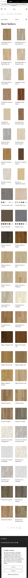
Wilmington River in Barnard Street (20, 43)
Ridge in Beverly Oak (6, 365)
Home (3, 14)
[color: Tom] (1, 202)
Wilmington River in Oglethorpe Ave (6, 63)
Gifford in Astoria (5, 403)
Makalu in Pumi (19, 227)
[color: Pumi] (21, 202)
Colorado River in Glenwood (19, 326)
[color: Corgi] (7, 224)
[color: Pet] (15, 202)
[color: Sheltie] (17, 202)
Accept (13, 567)
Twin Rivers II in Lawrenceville (5, 480)
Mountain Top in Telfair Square (5, 143)
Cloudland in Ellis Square (19, 103)
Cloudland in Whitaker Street (5, 123)
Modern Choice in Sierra (6, 286)
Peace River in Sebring (19, 500)
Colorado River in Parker (5, 326)
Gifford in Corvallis (20, 421)
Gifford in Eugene (6, 421)
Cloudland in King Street (19, 83)
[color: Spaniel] (19, 202)
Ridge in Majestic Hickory (5, 384)
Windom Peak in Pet (20, 205)
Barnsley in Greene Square (6, 183)
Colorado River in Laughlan (19, 306)
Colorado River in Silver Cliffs (5, 306)
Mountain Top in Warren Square (19, 143)
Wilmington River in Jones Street (6, 43)
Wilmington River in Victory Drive (6, 83)
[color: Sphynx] (5, 202)
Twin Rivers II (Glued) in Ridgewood (6, 440)
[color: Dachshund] (3, 224)
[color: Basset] (5, 224)
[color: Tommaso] (9, 202)
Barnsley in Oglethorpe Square (20, 183)
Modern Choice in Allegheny (20, 286)
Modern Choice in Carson (6, 246)
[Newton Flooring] (10, 1)
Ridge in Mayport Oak (7, 345)
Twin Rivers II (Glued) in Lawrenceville (20, 440)
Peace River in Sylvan (6, 500)
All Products (9, 14)
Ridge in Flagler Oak (20, 365)
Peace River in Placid (6, 520)
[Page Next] (19, 528)
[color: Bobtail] (7, 202)
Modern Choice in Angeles (6, 266)
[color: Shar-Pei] (23, 224)
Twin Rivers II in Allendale (19, 480)
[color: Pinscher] (1, 224)
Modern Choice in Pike (20, 266)
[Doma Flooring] (17, 1)
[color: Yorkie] (17, 224)
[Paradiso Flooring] (24, 1)
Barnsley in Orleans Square (6, 163)
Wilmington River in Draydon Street (20, 63)
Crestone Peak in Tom (7, 205)
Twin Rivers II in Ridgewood (19, 460)
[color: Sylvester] (3, 202)
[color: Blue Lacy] (23, 202)
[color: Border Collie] (21, 224)
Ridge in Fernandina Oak (20, 345)
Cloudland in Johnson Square (6, 103)
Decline (13, 570)
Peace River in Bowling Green (19, 520)
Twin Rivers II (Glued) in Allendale (6, 460)
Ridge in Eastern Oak (20, 383)
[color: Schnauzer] (9, 224)
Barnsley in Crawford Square (20, 163)
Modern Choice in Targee (20, 246)
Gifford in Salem (19, 403)
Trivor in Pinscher (5, 227)
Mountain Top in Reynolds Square (19, 123)
